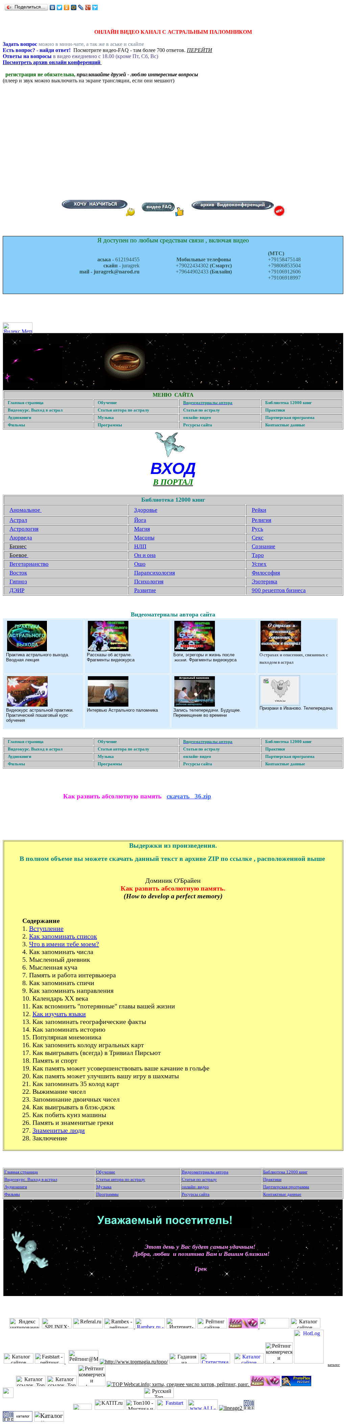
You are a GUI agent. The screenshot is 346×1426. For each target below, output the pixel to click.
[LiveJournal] (80, 7)
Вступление (46, 928)
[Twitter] (59, 7)
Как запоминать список (63, 936)
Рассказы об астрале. (109, 654)
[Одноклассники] (66, 7)
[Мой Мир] (73, 7)
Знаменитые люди (58, 1130)
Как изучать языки (59, 1014)
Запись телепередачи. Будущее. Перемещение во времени (207, 713)
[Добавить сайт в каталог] (249, 1408)
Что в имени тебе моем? (64, 944)
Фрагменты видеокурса (110, 659)
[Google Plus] (88, 7)
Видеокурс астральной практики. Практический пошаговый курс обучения (40, 715)
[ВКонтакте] (52, 7)
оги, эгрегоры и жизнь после (205, 654)
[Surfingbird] (95, 7)
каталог (334, 1365)
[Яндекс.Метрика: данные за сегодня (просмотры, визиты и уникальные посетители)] (17, 327)
